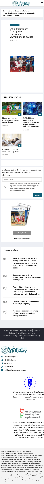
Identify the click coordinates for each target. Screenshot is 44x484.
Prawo (6, 330)
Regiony (23, 330)
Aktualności (25, 11)
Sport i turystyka (28, 333)
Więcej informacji (37, 437)
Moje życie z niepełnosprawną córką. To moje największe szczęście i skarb (25, 313)
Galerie (17, 11)
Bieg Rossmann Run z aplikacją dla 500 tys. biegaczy (26, 302)
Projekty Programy (10, 335)
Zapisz (37, 195)
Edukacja (37, 330)
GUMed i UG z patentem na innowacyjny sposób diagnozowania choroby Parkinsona (31, 122)
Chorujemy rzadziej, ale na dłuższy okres (10, 150)
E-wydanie (22, 233)
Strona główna (8, 11)
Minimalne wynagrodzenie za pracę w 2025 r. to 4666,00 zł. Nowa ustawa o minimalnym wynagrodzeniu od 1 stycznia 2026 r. (25, 263)
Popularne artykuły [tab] (11, 250)
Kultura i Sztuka (15, 333)
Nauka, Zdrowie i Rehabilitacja (29, 335)
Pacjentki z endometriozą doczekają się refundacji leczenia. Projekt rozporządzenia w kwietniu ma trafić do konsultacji (27, 290)
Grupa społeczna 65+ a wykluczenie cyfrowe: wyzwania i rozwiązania (27, 277)
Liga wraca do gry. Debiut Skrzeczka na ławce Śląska (10, 120)
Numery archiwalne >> (22, 239)
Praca (30, 330)
